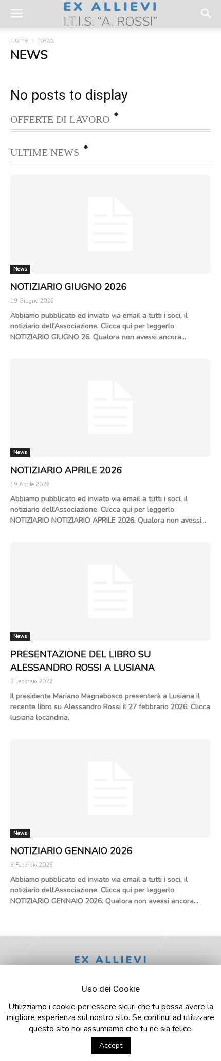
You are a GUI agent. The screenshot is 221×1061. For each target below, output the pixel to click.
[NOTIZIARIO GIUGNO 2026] (110, 224)
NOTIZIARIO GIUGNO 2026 (68, 287)
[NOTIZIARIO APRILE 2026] (110, 408)
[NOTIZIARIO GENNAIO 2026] (110, 788)
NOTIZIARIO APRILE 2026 (66, 470)
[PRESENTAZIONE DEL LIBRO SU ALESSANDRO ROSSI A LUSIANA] (110, 591)
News (20, 269)
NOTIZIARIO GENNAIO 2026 (71, 851)
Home (19, 40)
